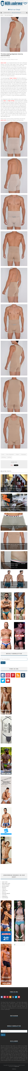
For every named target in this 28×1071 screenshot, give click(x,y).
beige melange (11, 100)
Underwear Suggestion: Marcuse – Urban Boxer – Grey (14, 526)
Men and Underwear (6, 59)
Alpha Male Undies (6, 883)
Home (2, 15)
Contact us (14, 1069)
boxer (3, 454)
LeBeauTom (5, 890)
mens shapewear (10, 454)
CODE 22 (4, 889)
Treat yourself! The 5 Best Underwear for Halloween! (14, 507)
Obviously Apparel (6, 893)
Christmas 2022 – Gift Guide (14, 488)
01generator (16, 1066)
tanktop (9, 457)
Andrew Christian (5, 884)
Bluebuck (4, 887)
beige (4, 100)
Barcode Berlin (5, 886)
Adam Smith (3, 62)
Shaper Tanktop (13, 78)
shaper (17, 454)
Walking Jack (4, 896)
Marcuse (4, 892)
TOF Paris (4, 894)
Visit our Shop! (14, 9)
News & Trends (14, 59)
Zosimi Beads (5, 897)
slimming (4, 457)
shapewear (23, 454)
